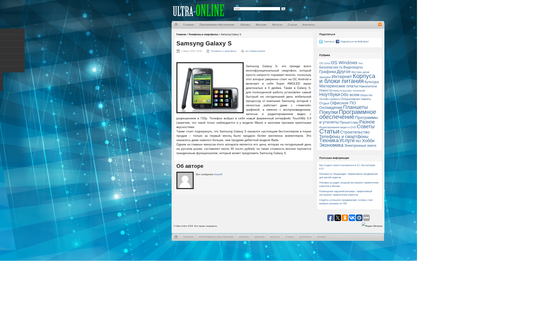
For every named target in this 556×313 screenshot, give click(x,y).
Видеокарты (353, 67)
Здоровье (325, 77)
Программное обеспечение (217, 24)
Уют (358, 141)
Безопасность (331, 67)
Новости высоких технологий (349, 90)
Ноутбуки (329, 94)
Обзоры (245, 24)
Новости (325, 90)
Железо (277, 24)
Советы (366, 126)
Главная (188, 24)
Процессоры (349, 122)
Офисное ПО (343, 103)
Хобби (368, 140)
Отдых (324, 103)
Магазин (261, 24)
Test (360, 63)
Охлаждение (331, 107)
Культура (371, 82)
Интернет (342, 76)
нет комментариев (255, 51)
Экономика (331, 145)
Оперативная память (356, 99)
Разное (367, 122)
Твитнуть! (329, 41)
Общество (366, 95)
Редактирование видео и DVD (337, 127)
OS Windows (344, 62)
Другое (344, 71)
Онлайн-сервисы (329, 99)
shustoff (218, 174)
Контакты (309, 24)
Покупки (328, 112)
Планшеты (355, 107)
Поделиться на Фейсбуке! (354, 41)
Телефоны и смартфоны (203, 34)
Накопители (368, 86)
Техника (329, 140)
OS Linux (324, 63)
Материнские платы (338, 86)
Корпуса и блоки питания (347, 78)
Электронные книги (360, 145)
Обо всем (350, 94)
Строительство (355, 132)
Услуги (347, 140)
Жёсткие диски (360, 72)
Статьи (292, 24)
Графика (327, 71)
